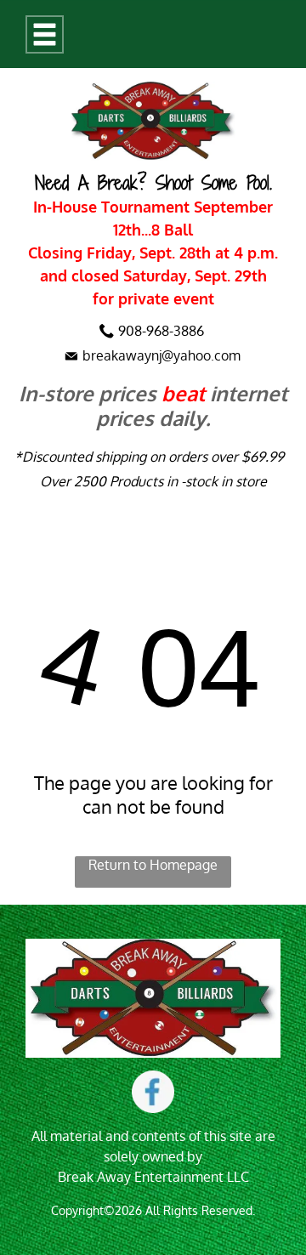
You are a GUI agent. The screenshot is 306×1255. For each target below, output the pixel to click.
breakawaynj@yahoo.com (161, 355)
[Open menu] (45, 34)
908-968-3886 (161, 330)
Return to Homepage (153, 864)
